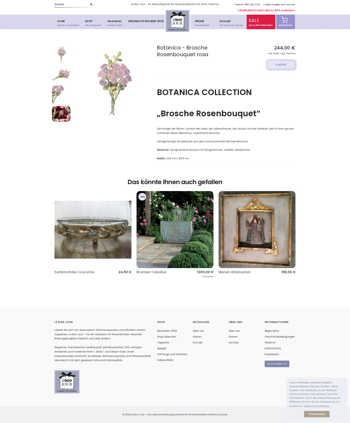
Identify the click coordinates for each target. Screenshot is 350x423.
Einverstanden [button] (317, 414)
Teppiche (163, 342)
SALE (254, 22)
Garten (197, 337)
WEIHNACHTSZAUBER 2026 (146, 21)
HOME (61, 22)
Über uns (198, 331)
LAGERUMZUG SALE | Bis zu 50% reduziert (266, 10)
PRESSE (199, 22)
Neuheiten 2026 (167, 331)
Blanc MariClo (79, 338)
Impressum (272, 354)
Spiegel (161, 348)
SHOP (88, 22)
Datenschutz (273, 348)
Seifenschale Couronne (74, 272)
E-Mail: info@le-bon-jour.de (279, 4)
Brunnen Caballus (152, 272)
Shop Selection (166, 337)
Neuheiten (115, 22)
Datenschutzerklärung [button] (316, 405)
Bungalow (64, 338)
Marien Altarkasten (235, 272)
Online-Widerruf (277, 364)
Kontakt (225, 22)
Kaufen (281, 64)
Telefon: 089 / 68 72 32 (247, 4)
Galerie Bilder (165, 360)
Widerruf (270, 342)
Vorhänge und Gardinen (172, 354)
